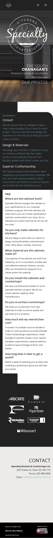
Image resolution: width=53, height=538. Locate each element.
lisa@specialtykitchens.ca (36, 477)
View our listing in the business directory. (14, 531)
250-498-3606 (43, 473)
